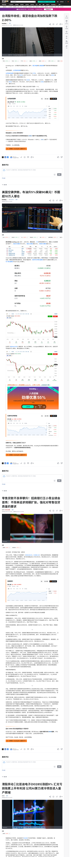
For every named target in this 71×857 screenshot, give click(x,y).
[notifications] (65, 1)
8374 (21, 75)
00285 (26, 838)
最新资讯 (4, 6)
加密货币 (37, 6)
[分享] (50, 24)
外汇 (21, 6)
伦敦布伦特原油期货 (37, 259)
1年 (20, 106)
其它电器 (35, 65)
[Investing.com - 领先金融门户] (5, 1)
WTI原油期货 (9, 261)
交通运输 (41, 65)
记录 (58, 6)
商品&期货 (25, 6)
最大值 (26, 106)
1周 (11, 106)
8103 (52, 75)
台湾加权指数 (17, 70)
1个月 (14, 106)
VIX (37, 242)
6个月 (17, 106)
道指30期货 (30, 244)
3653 (10, 82)
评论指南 (3, 178)
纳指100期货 (16, 244)
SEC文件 (61, 6)
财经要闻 (14, 6)
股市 (18, 6)
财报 (55, 6)
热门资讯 (10, 6)
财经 (34, 6)
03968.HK (36, 555)
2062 (42, 82)
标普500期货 (42, 244)
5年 (22, 106)
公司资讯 (42, 6)
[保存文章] (53, 24)
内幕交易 (46, 6)
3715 (34, 73)
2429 (27, 80)
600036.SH (29, 555)
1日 (8, 106)
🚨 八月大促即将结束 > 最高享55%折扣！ (46, 1)
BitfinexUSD (13, 346)
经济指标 (30, 6)
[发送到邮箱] (28, 157)
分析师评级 (51, 6)
